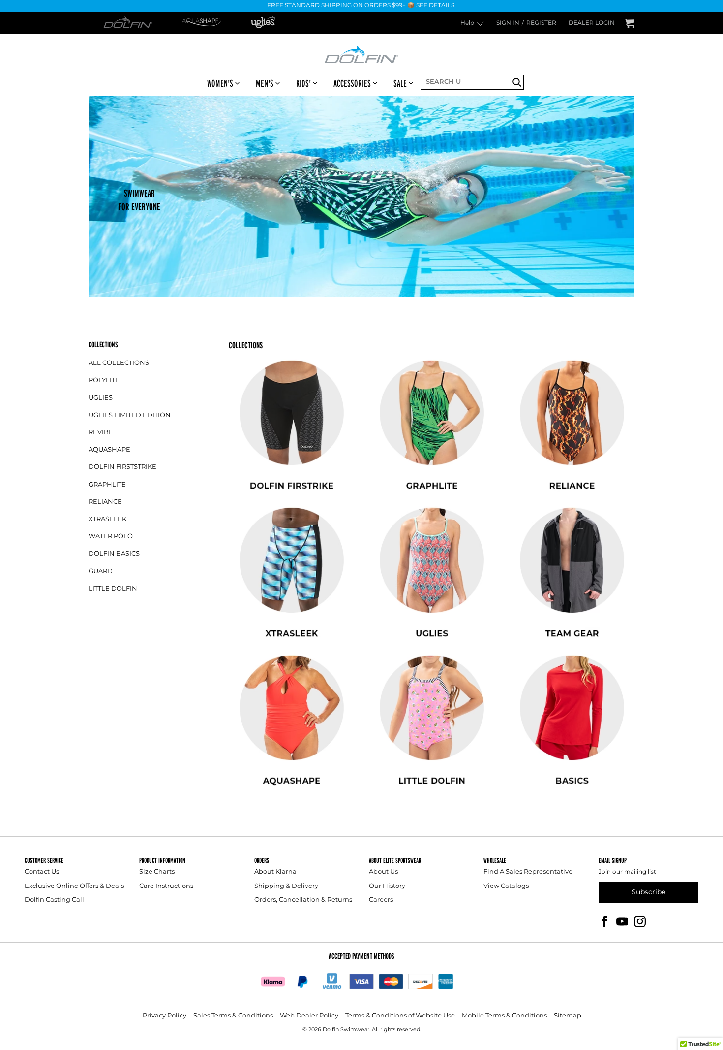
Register (541, 23)
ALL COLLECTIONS (119, 363)
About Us (383, 872)
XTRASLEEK (107, 519)
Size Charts (157, 872)
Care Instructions (166, 886)
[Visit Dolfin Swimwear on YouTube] (622, 921)
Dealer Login (592, 23)
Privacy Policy (164, 1016)
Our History (387, 886)
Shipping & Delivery (286, 886)
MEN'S (264, 83)
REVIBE (101, 432)
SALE (400, 83)
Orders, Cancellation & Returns (303, 900)
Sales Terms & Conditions (233, 1016)
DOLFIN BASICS (114, 554)
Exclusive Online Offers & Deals (74, 886)
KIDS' (303, 83)
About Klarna (275, 872)
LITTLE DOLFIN (113, 589)
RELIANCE (105, 502)
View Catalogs (506, 886)
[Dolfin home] (361, 53)
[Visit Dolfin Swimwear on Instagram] (640, 921)
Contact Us (42, 872)
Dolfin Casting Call (54, 900)
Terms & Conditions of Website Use (400, 1016)
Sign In (507, 23)
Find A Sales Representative (527, 872)
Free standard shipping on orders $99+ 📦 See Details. (361, 6)
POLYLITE (104, 380)
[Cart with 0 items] (629, 23)
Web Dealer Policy (309, 1016)
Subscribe (648, 892)
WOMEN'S (220, 83)
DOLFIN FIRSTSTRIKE (122, 467)
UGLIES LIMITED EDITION (130, 415)
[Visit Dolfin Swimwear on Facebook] (604, 921)
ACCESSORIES (352, 83)
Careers (381, 900)
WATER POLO (111, 536)
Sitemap (567, 1016)
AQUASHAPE (109, 450)
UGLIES (101, 398)
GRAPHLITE (107, 485)
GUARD (101, 571)
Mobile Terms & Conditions (504, 1016)
